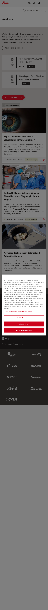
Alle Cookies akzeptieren (24, 330)
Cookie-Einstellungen (24, 318)
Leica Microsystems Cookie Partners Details (18, 311)
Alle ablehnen (24, 324)
